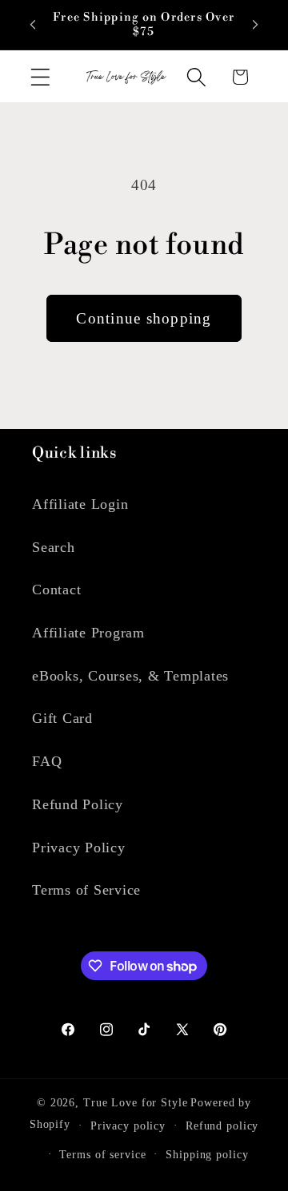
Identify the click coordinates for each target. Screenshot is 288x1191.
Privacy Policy (79, 848)
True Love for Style (135, 1103)
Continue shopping (143, 318)
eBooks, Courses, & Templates (130, 676)
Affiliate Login (80, 504)
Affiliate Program (88, 633)
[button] (40, 77)
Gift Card (62, 718)
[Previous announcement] (32, 24)
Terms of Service (86, 890)
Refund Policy (77, 804)
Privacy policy (128, 1126)
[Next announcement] (255, 24)
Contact (56, 589)
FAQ (47, 761)
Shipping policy (207, 1155)
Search (53, 547)
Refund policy (222, 1126)
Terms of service (102, 1155)
